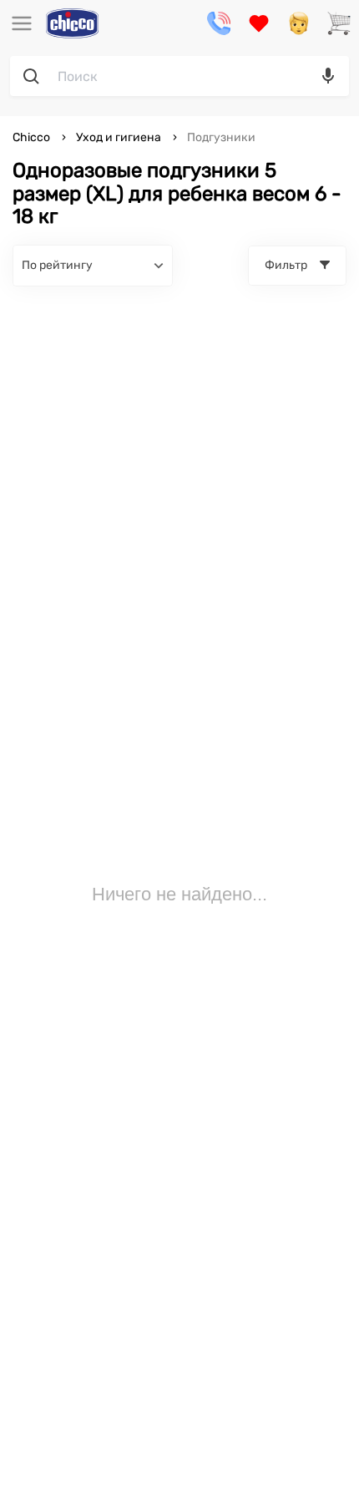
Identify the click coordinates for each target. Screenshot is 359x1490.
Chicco (33, 137)
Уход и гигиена (118, 137)
